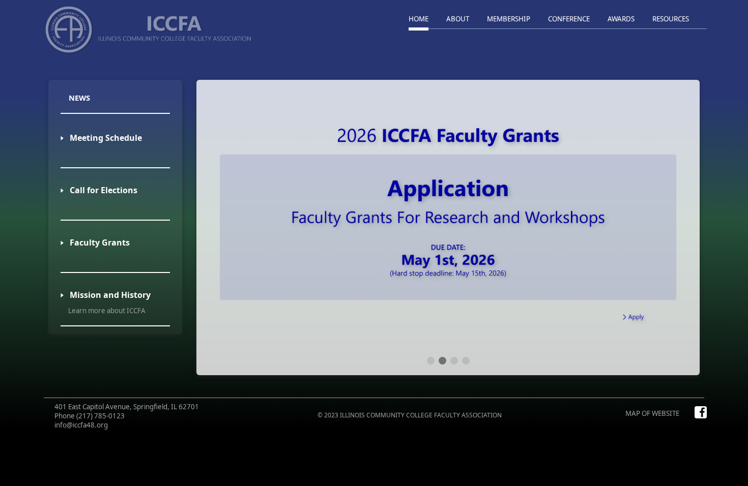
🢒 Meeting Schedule (101, 137)
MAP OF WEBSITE (652, 413)
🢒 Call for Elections (99, 190)
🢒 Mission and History (106, 294)
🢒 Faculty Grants (95, 242)
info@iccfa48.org (81, 425)
